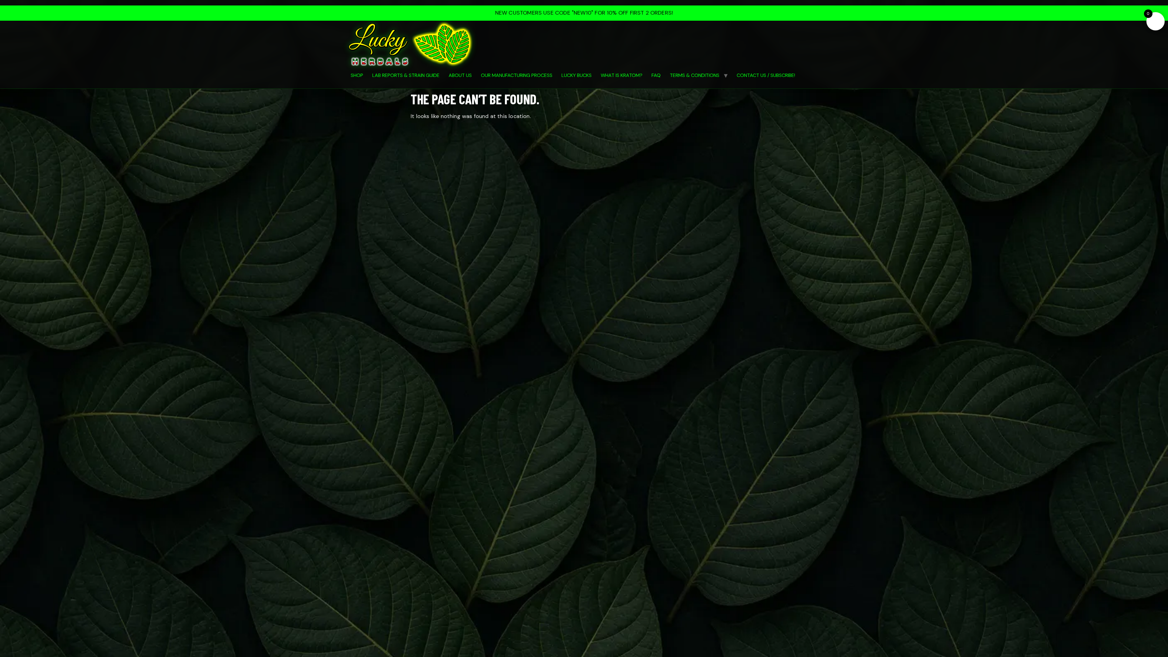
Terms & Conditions (694, 75)
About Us (460, 75)
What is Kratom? (621, 75)
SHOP (357, 75)
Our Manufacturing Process (516, 75)
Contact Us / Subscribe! (766, 75)
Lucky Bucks (576, 75)
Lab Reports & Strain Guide (406, 75)
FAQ (656, 75)
